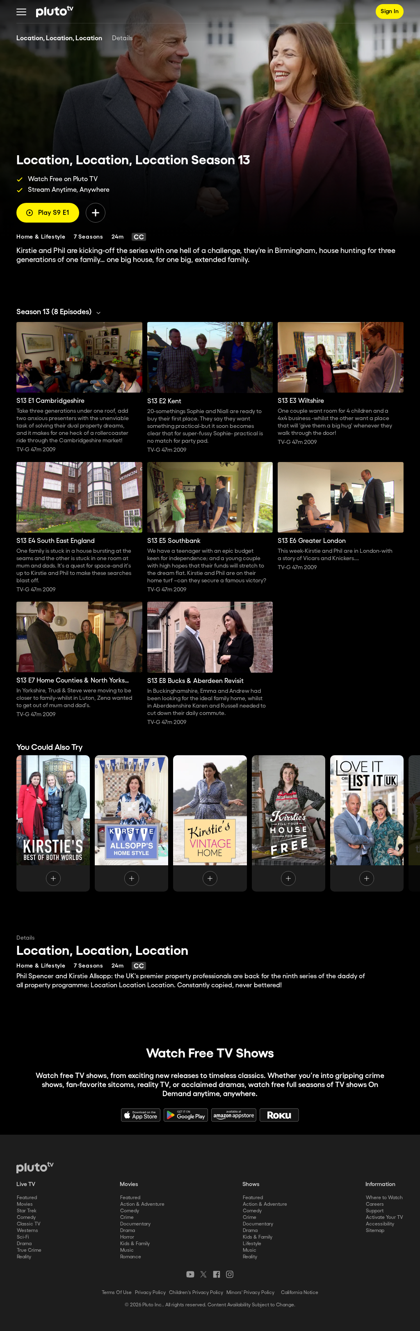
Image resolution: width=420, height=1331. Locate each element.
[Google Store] (186, 1115)
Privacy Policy (150, 1292)
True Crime (29, 1250)
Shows (251, 1184)
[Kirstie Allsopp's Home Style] (131, 823)
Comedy (26, 1217)
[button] (21, 11)
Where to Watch (384, 1197)
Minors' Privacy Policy (250, 1292)
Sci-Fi (23, 1237)
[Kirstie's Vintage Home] (210, 823)
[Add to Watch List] (95, 213)
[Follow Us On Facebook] (216, 1274)
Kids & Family (135, 1243)
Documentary (135, 1224)
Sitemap (375, 1230)
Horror (127, 1237)
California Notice (299, 1292)
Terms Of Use (117, 1292)
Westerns (27, 1230)
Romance (130, 1257)
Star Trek (27, 1211)
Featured (27, 1197)
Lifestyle (252, 1243)
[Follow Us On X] (203, 1274)
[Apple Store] (140, 1115)
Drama (24, 1243)
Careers (375, 1204)
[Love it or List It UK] (367, 823)
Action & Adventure (142, 1204)
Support (374, 1211)
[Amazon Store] (233, 1115)
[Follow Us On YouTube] (190, 1274)
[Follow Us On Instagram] (230, 1274)
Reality (24, 1257)
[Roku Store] (279, 1115)
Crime (127, 1217)
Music (127, 1250)
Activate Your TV (384, 1217)
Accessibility (380, 1224)
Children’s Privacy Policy (196, 1292)
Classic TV (29, 1224)
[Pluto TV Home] (54, 11)
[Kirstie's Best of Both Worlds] (53, 823)
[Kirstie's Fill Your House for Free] (288, 823)
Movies (25, 1204)
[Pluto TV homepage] (35, 1167)
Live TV (25, 1184)
